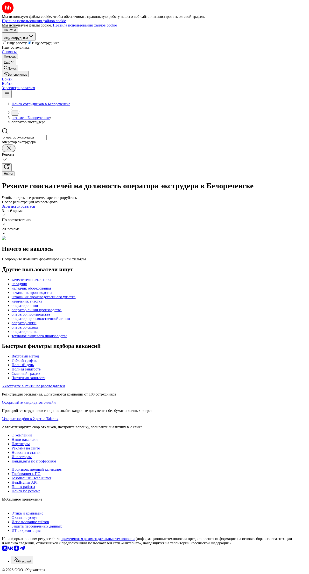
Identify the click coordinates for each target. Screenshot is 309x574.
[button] (7, 79)
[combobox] (24, 137)
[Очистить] (8, 148)
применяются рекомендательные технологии (98, 539)
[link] (10, 68)
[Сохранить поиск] (7, 167)
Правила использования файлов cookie (85, 25)
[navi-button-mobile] (7, 94)
